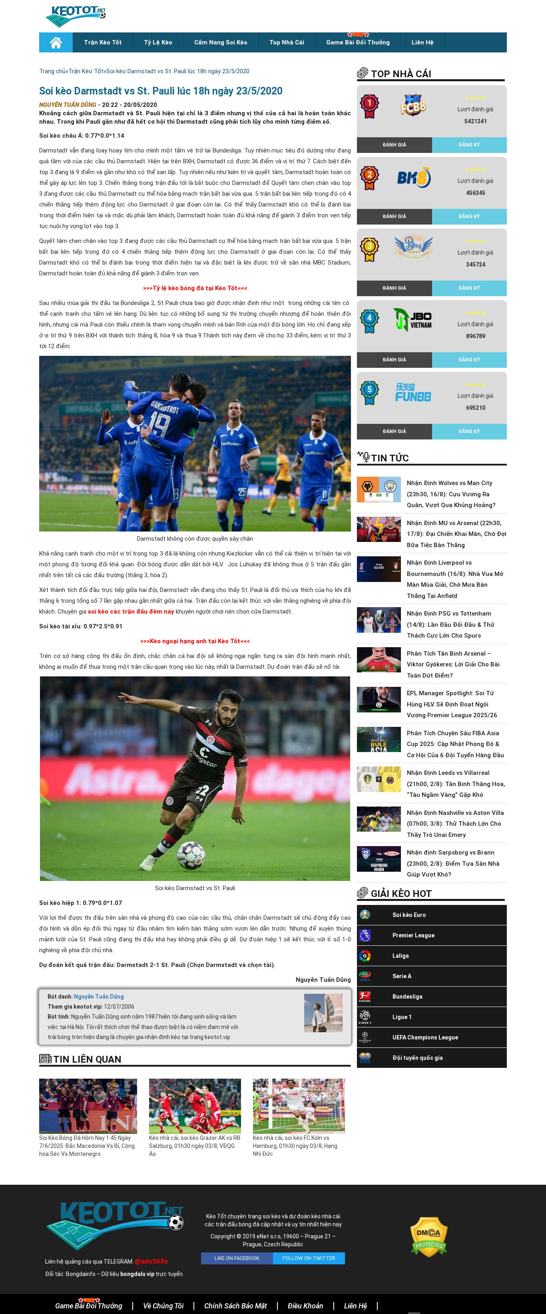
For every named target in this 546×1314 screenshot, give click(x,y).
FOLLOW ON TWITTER (309, 1258)
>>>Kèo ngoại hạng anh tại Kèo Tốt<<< (195, 641)
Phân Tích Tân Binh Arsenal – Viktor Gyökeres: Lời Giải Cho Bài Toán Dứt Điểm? (453, 664)
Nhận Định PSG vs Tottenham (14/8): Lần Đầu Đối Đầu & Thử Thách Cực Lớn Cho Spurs (450, 624)
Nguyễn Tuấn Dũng (99, 996)
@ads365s (151, 1261)
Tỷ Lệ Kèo (158, 42)
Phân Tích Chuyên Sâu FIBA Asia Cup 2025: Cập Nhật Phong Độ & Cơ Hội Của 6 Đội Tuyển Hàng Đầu (455, 744)
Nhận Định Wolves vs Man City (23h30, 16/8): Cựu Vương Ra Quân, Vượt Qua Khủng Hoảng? (451, 494)
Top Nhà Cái (286, 42)
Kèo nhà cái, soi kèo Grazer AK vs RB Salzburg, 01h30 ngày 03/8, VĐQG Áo (195, 1146)
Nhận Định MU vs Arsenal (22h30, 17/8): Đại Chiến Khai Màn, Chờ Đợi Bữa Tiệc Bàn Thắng (456, 534)
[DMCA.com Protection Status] (429, 1237)
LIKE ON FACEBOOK (237, 1258)
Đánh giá (394, 145)
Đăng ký (469, 145)
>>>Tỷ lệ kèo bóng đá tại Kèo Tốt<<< (195, 288)
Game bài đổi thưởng (358, 42)
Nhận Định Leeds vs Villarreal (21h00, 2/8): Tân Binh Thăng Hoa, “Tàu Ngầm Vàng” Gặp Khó (456, 783)
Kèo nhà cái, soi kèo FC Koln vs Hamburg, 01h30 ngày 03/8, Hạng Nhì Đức (295, 1146)
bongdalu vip (137, 1274)
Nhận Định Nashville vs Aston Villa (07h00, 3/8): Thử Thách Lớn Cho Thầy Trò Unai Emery (455, 824)
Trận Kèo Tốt (103, 42)
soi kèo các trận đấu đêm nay (131, 611)
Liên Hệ (423, 42)
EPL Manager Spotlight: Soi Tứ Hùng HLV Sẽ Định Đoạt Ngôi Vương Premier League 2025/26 (452, 704)
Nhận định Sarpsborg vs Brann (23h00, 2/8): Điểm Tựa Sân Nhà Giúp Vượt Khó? (453, 863)
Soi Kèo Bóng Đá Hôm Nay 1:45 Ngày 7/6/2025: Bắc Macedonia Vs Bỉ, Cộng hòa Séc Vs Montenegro (87, 1146)
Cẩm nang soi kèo (220, 42)
